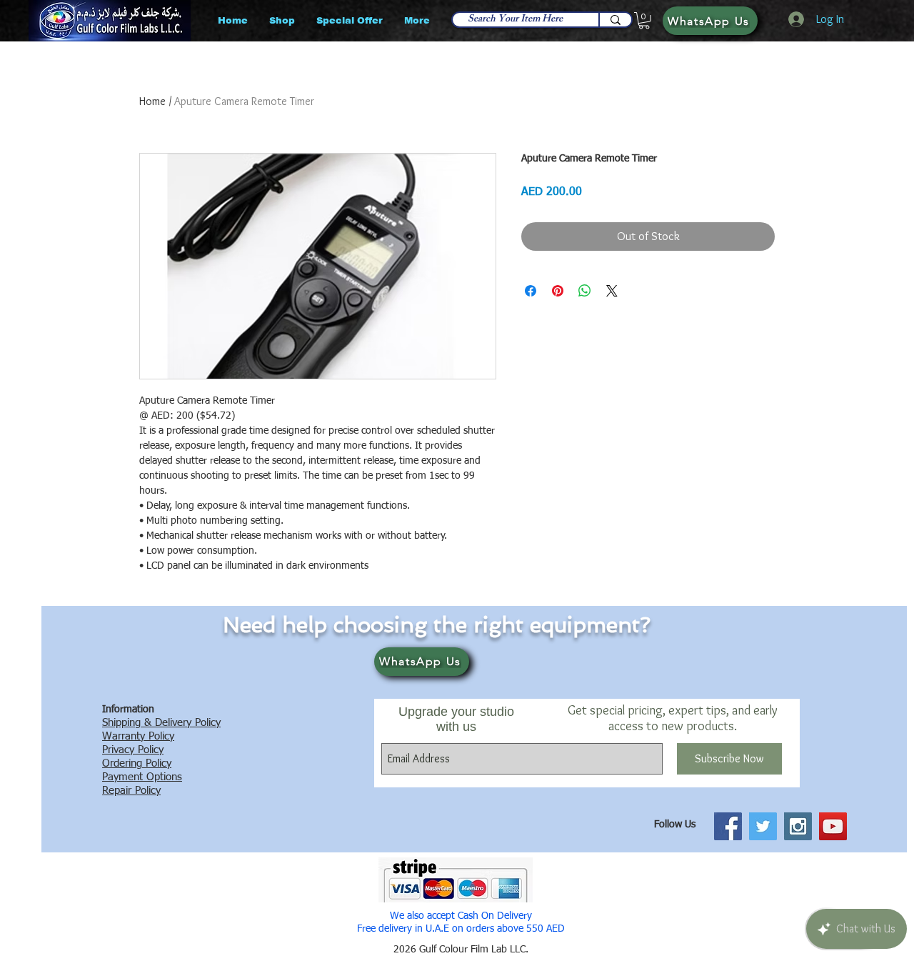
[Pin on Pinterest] (557, 290)
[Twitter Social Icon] (763, 826)
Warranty (123, 736)
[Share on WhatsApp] (584, 290)
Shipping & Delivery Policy (161, 722)
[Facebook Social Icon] (728, 826)
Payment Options (142, 777)
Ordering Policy (136, 763)
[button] (644, 20)
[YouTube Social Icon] (833, 826)
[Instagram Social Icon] (798, 826)
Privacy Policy (133, 750)
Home (152, 101)
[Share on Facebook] (530, 290)
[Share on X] (612, 290)
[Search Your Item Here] (614, 19)
